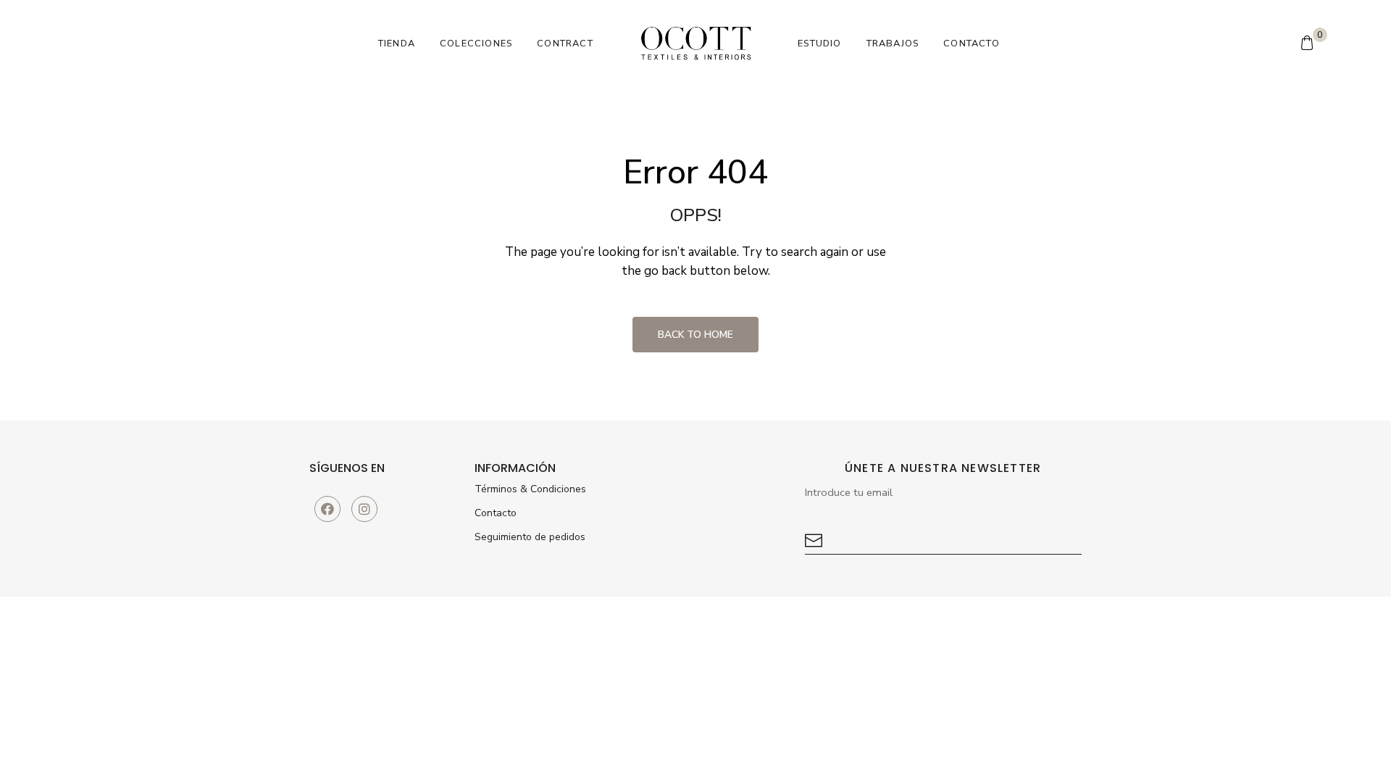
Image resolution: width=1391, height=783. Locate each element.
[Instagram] (364, 509)
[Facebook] (327, 509)
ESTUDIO (819, 43)
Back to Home (695, 334)
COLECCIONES (476, 43)
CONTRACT (565, 43)
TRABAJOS (892, 43)
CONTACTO (971, 43)
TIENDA (396, 43)
